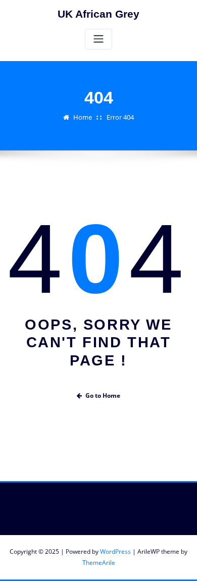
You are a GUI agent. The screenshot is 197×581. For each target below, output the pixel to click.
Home (82, 117)
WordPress (115, 551)
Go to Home (102, 395)
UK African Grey (98, 14)
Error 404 (120, 117)
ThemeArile (98, 562)
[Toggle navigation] (98, 39)
